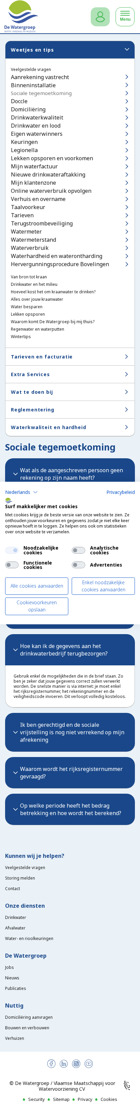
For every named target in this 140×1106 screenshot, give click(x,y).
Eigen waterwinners (37, 133)
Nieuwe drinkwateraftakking (48, 174)
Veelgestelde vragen (31, 70)
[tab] (70, 474)
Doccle (19, 101)
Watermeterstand (33, 239)
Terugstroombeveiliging (42, 223)
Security (36, 1099)
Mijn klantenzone (33, 182)
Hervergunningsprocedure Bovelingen (60, 264)
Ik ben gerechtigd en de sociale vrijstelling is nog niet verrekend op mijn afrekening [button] (72, 732)
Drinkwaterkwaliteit (37, 117)
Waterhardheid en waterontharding (56, 256)
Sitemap (61, 1099)
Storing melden (20, 878)
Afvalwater (15, 928)
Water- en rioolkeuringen (29, 938)
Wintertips (21, 337)
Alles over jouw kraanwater (37, 299)
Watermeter (26, 231)
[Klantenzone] (100, 16)
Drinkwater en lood (35, 125)
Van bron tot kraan (29, 277)
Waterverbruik (30, 248)
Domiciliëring (28, 109)
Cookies (109, 1099)
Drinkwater (15, 917)
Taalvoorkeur (28, 207)
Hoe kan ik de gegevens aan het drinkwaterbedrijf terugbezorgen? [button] (64, 649)
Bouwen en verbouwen (27, 1028)
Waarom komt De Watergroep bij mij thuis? (52, 322)
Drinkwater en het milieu (34, 284)
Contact (12, 888)
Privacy (85, 1099)
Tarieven (22, 215)
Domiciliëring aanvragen (29, 1017)
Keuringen (24, 142)
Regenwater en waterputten (37, 329)
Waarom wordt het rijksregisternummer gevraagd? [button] (71, 772)
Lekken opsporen (28, 314)
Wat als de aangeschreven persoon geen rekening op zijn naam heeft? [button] (71, 473)
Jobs (9, 967)
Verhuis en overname (38, 199)
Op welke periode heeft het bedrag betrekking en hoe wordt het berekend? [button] (70, 809)
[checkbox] (12, 550)
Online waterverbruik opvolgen (51, 190)
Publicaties (15, 988)
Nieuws (12, 978)
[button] (21, 492)
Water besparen (26, 307)
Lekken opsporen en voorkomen (52, 158)
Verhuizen (14, 1038)
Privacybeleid (120, 492)
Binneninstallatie (33, 85)
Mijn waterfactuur (34, 166)
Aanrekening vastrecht (40, 77)
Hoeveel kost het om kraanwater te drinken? (53, 292)
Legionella (24, 150)
